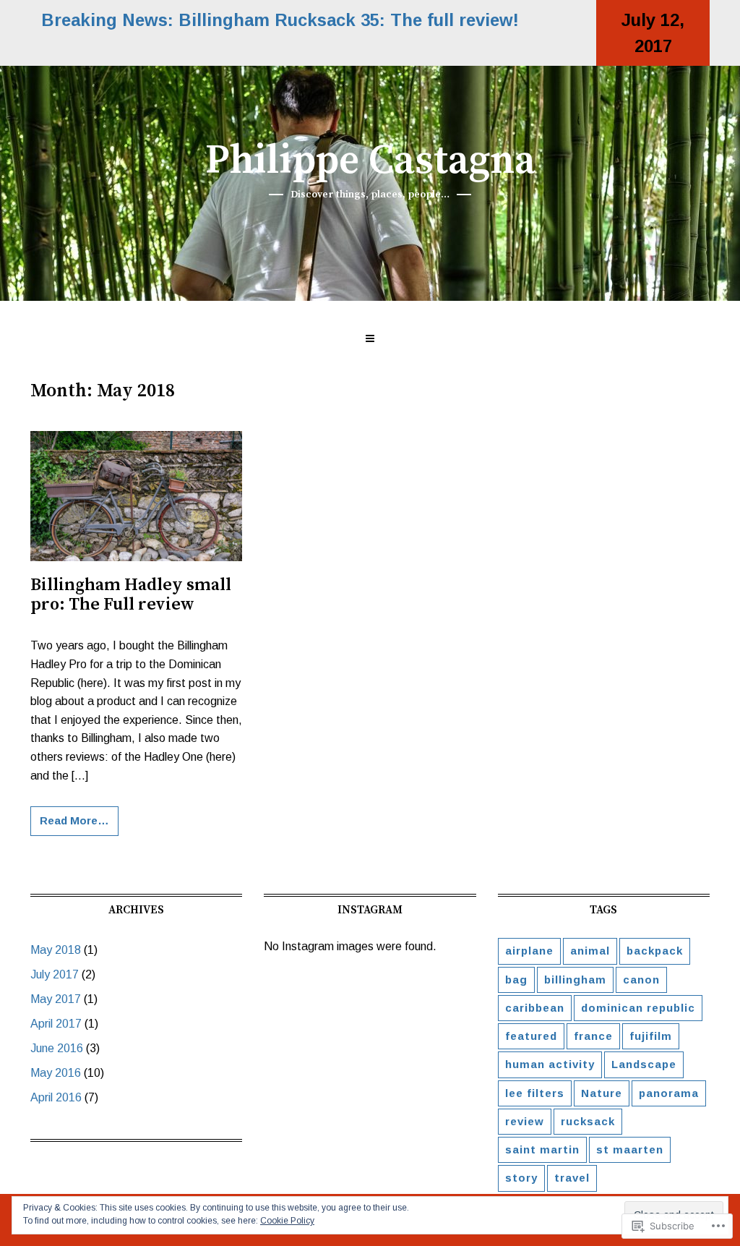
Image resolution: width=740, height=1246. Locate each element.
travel (572, 1178)
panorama (669, 1093)
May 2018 (55, 950)
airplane (529, 950)
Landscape (643, 1064)
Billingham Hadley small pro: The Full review (130, 594)
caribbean (534, 1008)
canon (641, 979)
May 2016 (55, 1073)
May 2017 (55, 999)
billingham (575, 979)
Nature (601, 1093)
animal (590, 950)
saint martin (542, 1149)
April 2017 (56, 1023)
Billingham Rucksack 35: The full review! (348, 20)
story (521, 1178)
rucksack (588, 1121)
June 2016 (56, 1048)
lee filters (534, 1093)
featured (531, 1036)
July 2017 (54, 974)
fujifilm (650, 1036)
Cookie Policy (287, 1221)
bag (516, 979)
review (524, 1121)
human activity (550, 1064)
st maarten (629, 1149)
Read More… (74, 820)
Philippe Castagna (370, 161)
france (593, 1036)
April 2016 (56, 1097)
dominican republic (638, 1008)
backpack (655, 950)
